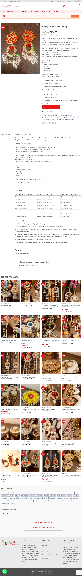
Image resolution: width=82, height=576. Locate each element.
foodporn (19, 498)
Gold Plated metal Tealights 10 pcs (9, 409)
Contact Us (66, 1)
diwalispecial (32, 495)
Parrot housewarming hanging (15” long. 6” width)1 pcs (50, 341)
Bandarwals (10, 11)
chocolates (41, 493)
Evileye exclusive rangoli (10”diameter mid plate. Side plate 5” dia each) (30, 342)
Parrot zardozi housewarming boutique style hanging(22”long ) (50, 306)
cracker (47, 493)
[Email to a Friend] (49, 123)
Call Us (57, 76)
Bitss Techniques (52, 574)
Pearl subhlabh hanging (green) (29, 475)
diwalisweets (40, 495)
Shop (52, 1)
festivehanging (5, 498)
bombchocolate (26, 493)
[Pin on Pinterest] (52, 123)
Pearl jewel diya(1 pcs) (6, 443)
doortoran (69, 495)
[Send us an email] (77, 1)
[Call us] (79, 1)
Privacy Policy (46, 548)
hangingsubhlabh (63, 117)
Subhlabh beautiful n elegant (49, 409)
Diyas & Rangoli (60, 115)
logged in (27, 265)
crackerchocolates (55, 493)
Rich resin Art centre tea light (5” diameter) (70, 377)
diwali (77, 493)
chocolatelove (35, 493)
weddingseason (70, 119)
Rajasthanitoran (10, 500)
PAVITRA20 (75, 16)
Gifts (17, 11)
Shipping (66, 208)
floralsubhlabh (56, 117)
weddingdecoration (6, 503)
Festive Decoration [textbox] (40, 514)
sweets (35, 500)
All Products (35, 11)
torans (57, 500)
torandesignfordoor (50, 500)
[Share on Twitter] (46, 123)
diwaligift (12, 495)
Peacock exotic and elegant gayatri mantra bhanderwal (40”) (70, 443)
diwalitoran (46, 495)
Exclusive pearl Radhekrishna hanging (71, 475)
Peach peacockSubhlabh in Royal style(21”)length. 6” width (50, 476)
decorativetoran (70, 493)
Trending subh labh (6, 305)
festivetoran (12, 498)
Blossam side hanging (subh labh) (9, 340)
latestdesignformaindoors (62, 498)
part (71, 498)
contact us (65, 100)
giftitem (24, 498)
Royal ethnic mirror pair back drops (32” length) (71, 306)
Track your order (46, 11)
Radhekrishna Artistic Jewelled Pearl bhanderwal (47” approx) (71, 410)
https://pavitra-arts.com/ (22, 182)
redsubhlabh (52, 119)
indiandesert (52, 498)
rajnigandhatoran (20, 500)
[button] (67, 6)
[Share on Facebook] (43, 123)
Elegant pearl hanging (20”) (28, 377)
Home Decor (24, 11)
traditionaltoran (63, 500)
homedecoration (37, 498)
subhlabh (58, 119)
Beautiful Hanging (52, 115)
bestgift (20, 493)
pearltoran (75, 498)
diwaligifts (17, 495)
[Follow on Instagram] (74, 1)
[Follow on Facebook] (72, 1)
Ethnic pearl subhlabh (26, 305)
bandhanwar (14, 493)
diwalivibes (53, 495)
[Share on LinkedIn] (55, 123)
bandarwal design (6, 493)
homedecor (70, 117)
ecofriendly (75, 495)
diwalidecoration (48, 117)
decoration (62, 493)
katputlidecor (76, 117)
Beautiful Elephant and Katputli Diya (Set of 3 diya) (10, 476)
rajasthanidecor (45, 119)
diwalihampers (24, 495)
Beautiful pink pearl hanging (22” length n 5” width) (50, 443)
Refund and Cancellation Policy (50, 555)
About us (58, 1)
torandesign (41, 500)
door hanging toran (61, 495)
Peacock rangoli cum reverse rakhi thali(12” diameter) (50, 377)
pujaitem (4, 500)
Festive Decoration (53, 24)
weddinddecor (63, 119)
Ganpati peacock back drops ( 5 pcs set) (70, 341)
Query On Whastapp (51, 107)
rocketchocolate (29, 500)
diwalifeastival (5, 495)
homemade (45, 498)
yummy (13, 503)
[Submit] (64, 6)
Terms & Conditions (47, 551)
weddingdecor (72, 500)
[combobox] (41, 514)
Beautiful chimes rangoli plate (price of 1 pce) (30, 410)
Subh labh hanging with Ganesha (29, 443)
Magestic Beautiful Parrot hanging (9, 377)
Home (2, 11)
